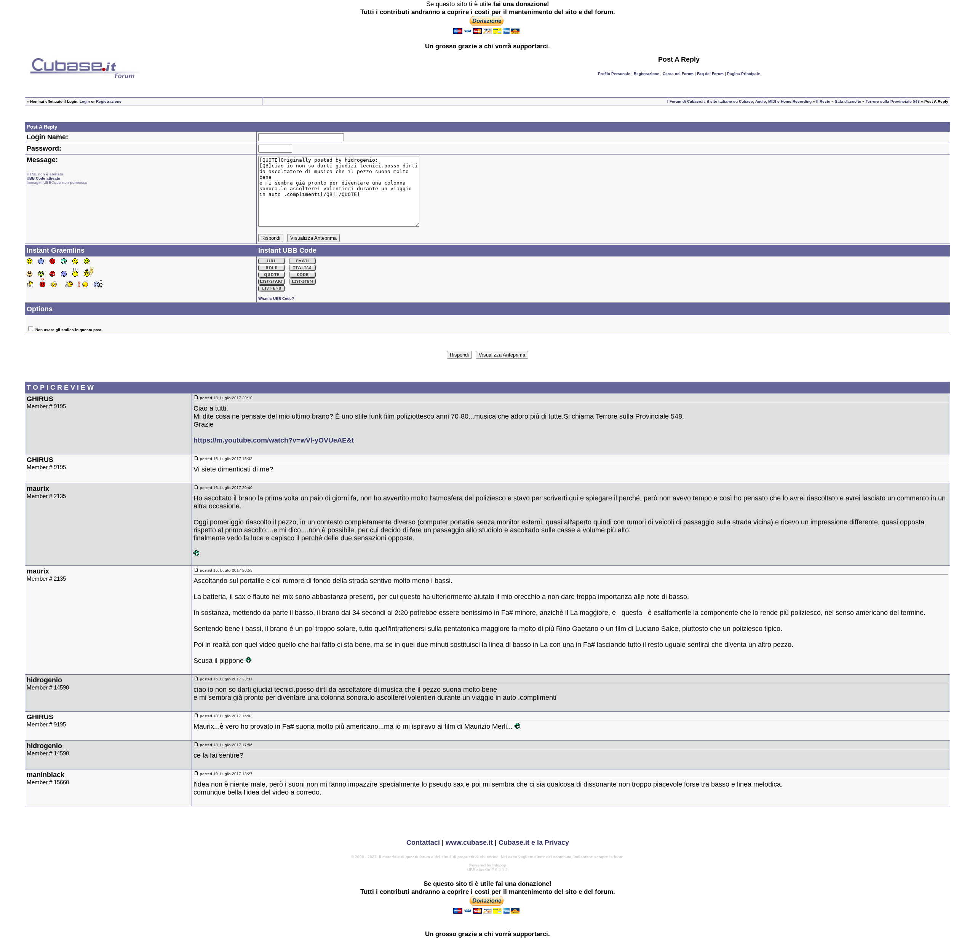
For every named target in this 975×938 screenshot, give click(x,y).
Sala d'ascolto (848, 101)
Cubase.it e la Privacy (534, 842)
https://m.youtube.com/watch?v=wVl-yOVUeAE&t (273, 440)
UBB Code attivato (43, 178)
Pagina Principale (743, 74)
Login (85, 101)
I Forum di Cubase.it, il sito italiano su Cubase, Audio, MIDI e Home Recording (739, 101)
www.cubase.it (469, 842)
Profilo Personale (614, 74)
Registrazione (646, 74)
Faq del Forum (710, 74)
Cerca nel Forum (678, 74)
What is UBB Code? (276, 298)
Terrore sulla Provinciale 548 (893, 101)
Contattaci (423, 842)
